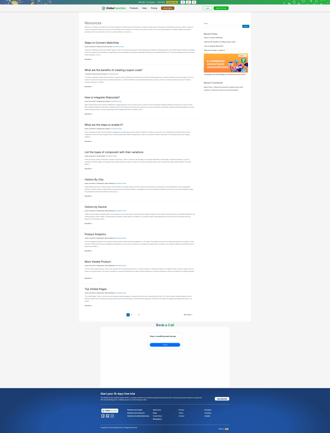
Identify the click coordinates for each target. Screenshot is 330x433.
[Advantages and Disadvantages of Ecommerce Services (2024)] (226, 63)
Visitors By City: (94, 179)
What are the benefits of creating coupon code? (113, 70)
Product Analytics (95, 234)
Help (144, 8)
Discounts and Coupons (100, 74)
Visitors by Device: (96, 206)
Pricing (154, 8)
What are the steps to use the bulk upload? (225, 90)
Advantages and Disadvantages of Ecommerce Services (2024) (225, 74)
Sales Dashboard (110, 183)
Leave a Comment (90, 46)
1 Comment (88, 74)
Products (134, 8)
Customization (101, 156)
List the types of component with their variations (114, 152)
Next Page (188, 314)
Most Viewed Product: (98, 261)
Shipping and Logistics (103, 101)
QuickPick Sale (172, 2)
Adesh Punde (208, 87)
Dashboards (100, 183)
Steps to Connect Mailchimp (102, 42)
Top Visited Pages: (96, 289)
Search (206, 23)
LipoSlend (207, 90)
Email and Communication (104, 46)
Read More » (88, 59)
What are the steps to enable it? (104, 124)
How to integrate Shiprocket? (102, 97)
